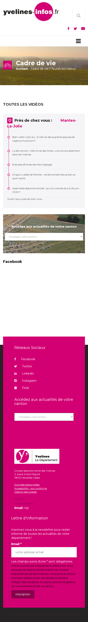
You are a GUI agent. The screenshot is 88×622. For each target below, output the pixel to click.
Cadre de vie (40, 69)
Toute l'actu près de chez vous (24, 198)
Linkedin (28, 373)
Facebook (28, 359)
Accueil (22, 69)
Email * (16, 544)
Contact (19, 499)
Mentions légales (24, 503)
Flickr (25, 388)
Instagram (29, 381)
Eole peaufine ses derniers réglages (32, 164)
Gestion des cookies (25, 491)
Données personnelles (26, 484)
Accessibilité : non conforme (30, 488)
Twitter (27, 366)
